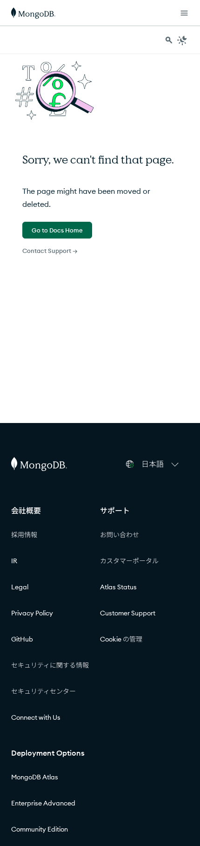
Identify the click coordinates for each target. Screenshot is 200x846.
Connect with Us (35, 717)
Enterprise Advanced (43, 803)
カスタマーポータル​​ (129, 561)
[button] (161, 464)
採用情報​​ (24, 535)
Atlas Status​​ (118, 587)
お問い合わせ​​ (120, 535)
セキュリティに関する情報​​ (50, 665)
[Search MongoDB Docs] (168, 40)
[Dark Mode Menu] (182, 40)
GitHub (22, 639)
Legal (19, 587)
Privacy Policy (32, 613)
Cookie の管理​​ (121, 639)
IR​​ (14, 561)
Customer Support (127, 613)
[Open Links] (184, 13)
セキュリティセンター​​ (43, 691)
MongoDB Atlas (34, 777)
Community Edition (39, 829)
